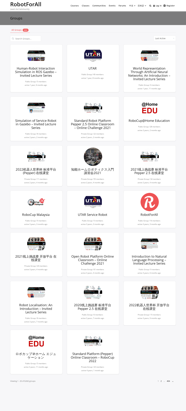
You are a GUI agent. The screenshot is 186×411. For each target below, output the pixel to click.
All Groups (19, 30)
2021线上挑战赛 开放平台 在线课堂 (36, 258)
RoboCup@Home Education (149, 120)
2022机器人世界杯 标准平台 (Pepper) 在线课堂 (36, 171)
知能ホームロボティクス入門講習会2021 (92, 171)
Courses (75, 5)
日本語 (141, 5)
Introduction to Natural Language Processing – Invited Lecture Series (149, 259)
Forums (122, 5)
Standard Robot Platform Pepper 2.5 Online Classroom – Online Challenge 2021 (92, 124)
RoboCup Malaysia (36, 214)
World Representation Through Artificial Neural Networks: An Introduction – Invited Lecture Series (149, 73)
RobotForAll (25, 4)
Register (171, 5)
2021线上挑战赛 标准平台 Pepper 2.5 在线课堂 (149, 171)
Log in (159, 5)
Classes (85, 5)
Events (112, 5)
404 (168, 381)
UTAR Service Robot (92, 214)
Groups (16, 18)
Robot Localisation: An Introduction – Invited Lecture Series (35, 308)
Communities (99, 5)
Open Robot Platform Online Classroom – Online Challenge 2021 (92, 259)
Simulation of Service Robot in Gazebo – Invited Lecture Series (35, 124)
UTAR (92, 68)
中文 (131, 5)
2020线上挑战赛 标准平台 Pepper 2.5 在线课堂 (92, 307)
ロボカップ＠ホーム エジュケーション (36, 355)
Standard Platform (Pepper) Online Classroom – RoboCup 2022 (92, 357)
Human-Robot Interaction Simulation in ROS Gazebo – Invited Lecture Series (36, 71)
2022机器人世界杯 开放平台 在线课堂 (149, 307)
